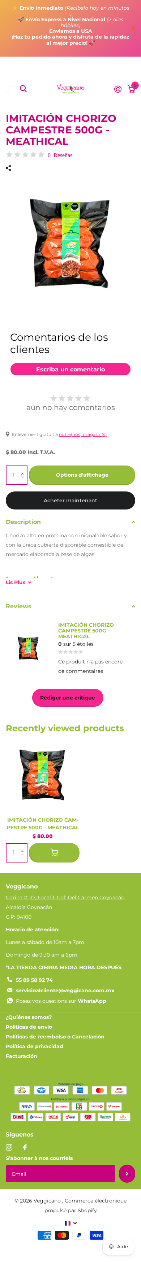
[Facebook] (25, 1147)
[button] (24, 469)
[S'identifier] (117, 89)
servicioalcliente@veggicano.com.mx (65, 990)
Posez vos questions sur (61, 1001)
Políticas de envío (29, 1027)
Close (133, 28)
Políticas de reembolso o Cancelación (55, 1036)
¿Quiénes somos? (29, 1017)
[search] (23, 89)
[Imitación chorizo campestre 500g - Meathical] (43, 774)
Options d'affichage (82, 475)
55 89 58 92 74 (34, 980)
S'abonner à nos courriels (39, 1158)
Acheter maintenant (70, 500)
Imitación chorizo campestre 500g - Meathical (43, 824)
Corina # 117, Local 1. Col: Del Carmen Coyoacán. (65, 897)
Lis (15, 582)
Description (23, 522)
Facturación (21, 1056)
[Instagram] (9, 1147)
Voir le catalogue (10, 89)
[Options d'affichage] (54, 852)
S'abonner (127, 1174)
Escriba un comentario (70, 369)
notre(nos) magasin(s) (83, 434)
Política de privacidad (34, 1046)
